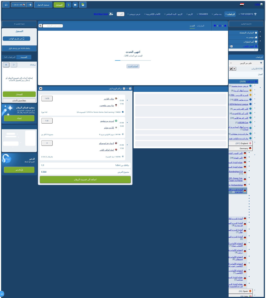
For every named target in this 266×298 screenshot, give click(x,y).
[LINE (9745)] (225, 25)
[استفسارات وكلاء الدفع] (75, 5)
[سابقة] (231, 46)
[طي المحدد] (234, 86)
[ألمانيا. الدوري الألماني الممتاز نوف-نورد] (215, 25)
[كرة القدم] (220, 25)
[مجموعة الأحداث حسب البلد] (231, 86)
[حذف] (40, 88)
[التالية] (124, 88)
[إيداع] (68, 5)
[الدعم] (6, 5)
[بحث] (40, 26)
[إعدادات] (29, 4)
